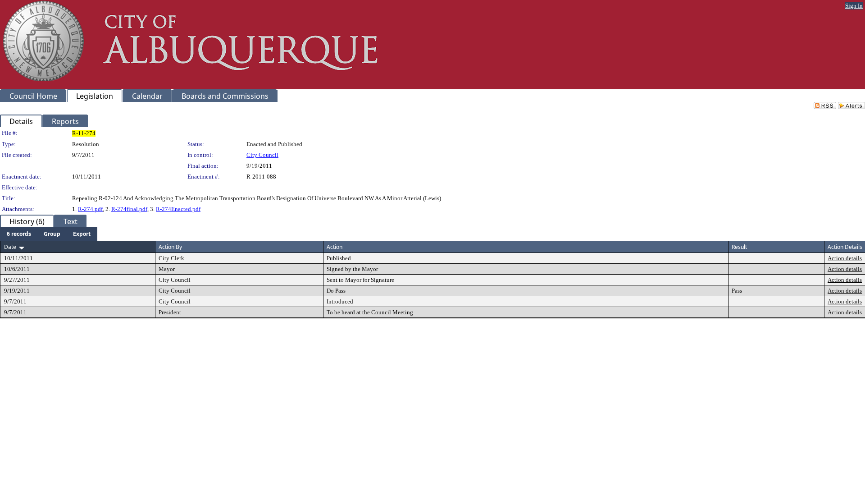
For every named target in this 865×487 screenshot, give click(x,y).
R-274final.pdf (129, 209)
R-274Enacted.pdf (178, 209)
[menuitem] (18, 234)
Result (739, 247)
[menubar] (48, 234)
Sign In (854, 5)
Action (334, 247)
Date (10, 247)
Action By (170, 247)
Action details (845, 258)
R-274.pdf (90, 209)
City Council (262, 155)
